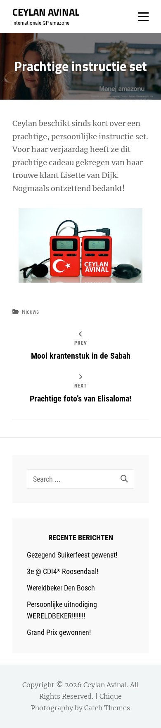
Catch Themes (107, 708)
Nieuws (30, 311)
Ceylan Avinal (45, 12)
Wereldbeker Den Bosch (61, 587)
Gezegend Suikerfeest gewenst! (72, 555)
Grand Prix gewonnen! (59, 632)
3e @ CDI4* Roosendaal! (62, 571)
